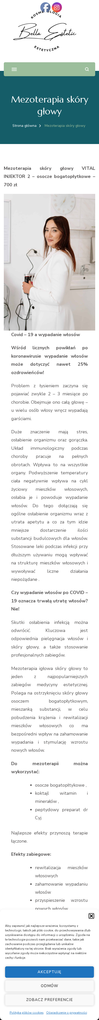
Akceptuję (49, 971)
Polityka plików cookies (27, 1013)
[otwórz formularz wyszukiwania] (87, 69)
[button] (91, 916)
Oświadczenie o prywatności (66, 1013)
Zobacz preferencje (49, 999)
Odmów (49, 985)
